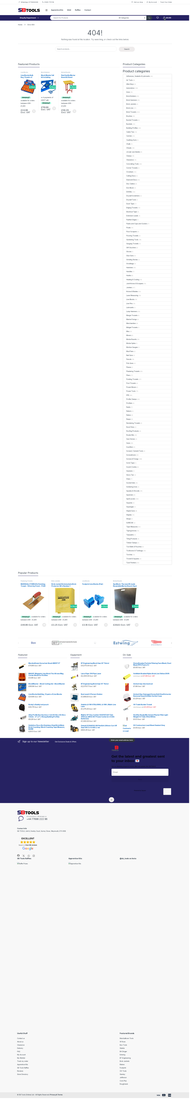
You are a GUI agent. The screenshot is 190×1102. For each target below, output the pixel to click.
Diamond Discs (131, 180)
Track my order (22, 1061)
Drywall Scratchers (133, 196)
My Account (153, 2)
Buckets (129, 124)
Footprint (123, 1068)
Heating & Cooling (132, 279)
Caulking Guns (131, 140)
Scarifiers (129, 447)
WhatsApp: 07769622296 (29, 2)
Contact (87, 10)
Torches (129, 555)
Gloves (128, 251)
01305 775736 (49, 2)
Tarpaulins (130, 535)
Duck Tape (130, 204)
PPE (127, 395)
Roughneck (124, 1084)
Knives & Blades (132, 291)
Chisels (128, 148)
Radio (128, 407)
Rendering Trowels (133, 423)
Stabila (122, 1048)
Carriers (129, 136)
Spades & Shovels (132, 491)
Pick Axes (129, 363)
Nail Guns (129, 355)
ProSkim (129, 403)
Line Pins (129, 303)
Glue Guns (130, 256)
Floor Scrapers (131, 232)
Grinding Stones (132, 260)
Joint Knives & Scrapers (134, 283)
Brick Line (129, 108)
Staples (129, 515)
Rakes (128, 415)
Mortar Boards (65, 72)
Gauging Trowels (132, 244)
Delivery (20, 1048)
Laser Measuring (132, 295)
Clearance (130, 160)
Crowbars (129, 172)
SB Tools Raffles (23, 1068)
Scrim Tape (130, 463)
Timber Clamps (131, 543)
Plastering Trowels (132, 371)
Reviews (20, 1071)
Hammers (129, 267)
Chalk (128, 144)
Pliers (128, 375)
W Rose (122, 1042)
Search (126, 49)
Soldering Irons (131, 487)
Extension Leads (132, 216)
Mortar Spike (130, 343)
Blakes (122, 1064)
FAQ (18, 1051)
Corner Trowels (131, 168)
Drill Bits (129, 192)
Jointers (129, 287)
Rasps (128, 419)
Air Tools (129, 80)
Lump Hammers (131, 311)
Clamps (129, 156)
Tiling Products (131, 539)
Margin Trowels (131, 315)
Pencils (128, 359)
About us (20, 1042)
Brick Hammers (131, 100)
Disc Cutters (130, 184)
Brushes (129, 116)
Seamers (129, 471)
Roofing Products (132, 431)
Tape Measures (132, 527)
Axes (128, 92)
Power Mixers (131, 387)
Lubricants (130, 307)
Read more (44, 625)
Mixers (128, 335)
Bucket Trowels (131, 120)
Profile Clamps (131, 399)
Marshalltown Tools (126, 1038)
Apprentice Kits (57, 10)
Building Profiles (132, 128)
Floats (128, 228)
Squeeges (130, 507)
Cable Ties (130, 132)
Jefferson (123, 1077)
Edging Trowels (131, 208)
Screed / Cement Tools (134, 451)
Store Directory (22, 1074)
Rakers (128, 411)
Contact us (21, 1038)
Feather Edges (131, 220)
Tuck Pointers (131, 563)
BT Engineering (125, 1058)
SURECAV (129, 523)
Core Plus (123, 1081)
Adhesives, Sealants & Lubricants (138, 76)
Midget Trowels (131, 327)
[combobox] (84, 18)
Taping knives (131, 531)
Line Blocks (24, 72)
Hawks (128, 275)
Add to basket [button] (33, 111)
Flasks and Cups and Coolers (136, 224)
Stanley (122, 1074)
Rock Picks (130, 427)
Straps (128, 519)
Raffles (78, 10)
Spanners (129, 495)
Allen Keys (130, 84)
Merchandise (131, 323)
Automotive (130, 88)
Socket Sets (130, 483)
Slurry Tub (130, 475)
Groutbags (130, 263)
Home (20, 25)
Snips (128, 479)
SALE (69, 10)
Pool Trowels (131, 383)
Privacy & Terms (56, 1095)
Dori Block (130, 188)
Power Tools (130, 391)
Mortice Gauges (132, 347)
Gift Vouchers (131, 247)
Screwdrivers (131, 455)
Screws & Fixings (132, 459)
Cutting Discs (130, 176)
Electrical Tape (131, 212)
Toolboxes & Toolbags (134, 551)
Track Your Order (166, 2)
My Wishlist (21, 1058)
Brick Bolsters (45, 72)
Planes (128, 367)
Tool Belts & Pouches (134, 547)
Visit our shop (138, 2)
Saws (128, 443)
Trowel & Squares (132, 559)
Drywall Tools (131, 200)
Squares (129, 503)
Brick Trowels (131, 112)
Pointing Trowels (132, 379)
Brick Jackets (131, 104)
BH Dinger (123, 1051)
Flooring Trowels (132, 236)
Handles (129, 271)
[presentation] (171, 643)
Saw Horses (130, 439)
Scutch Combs (131, 467)
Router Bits (130, 435)
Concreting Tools (132, 164)
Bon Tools (123, 1045)
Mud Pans (129, 351)
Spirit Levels (130, 499)
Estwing (122, 1055)
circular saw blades (133, 152)
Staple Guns (130, 511)
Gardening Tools (132, 240)
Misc (128, 331)
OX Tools (123, 1071)
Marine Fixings (131, 319)
